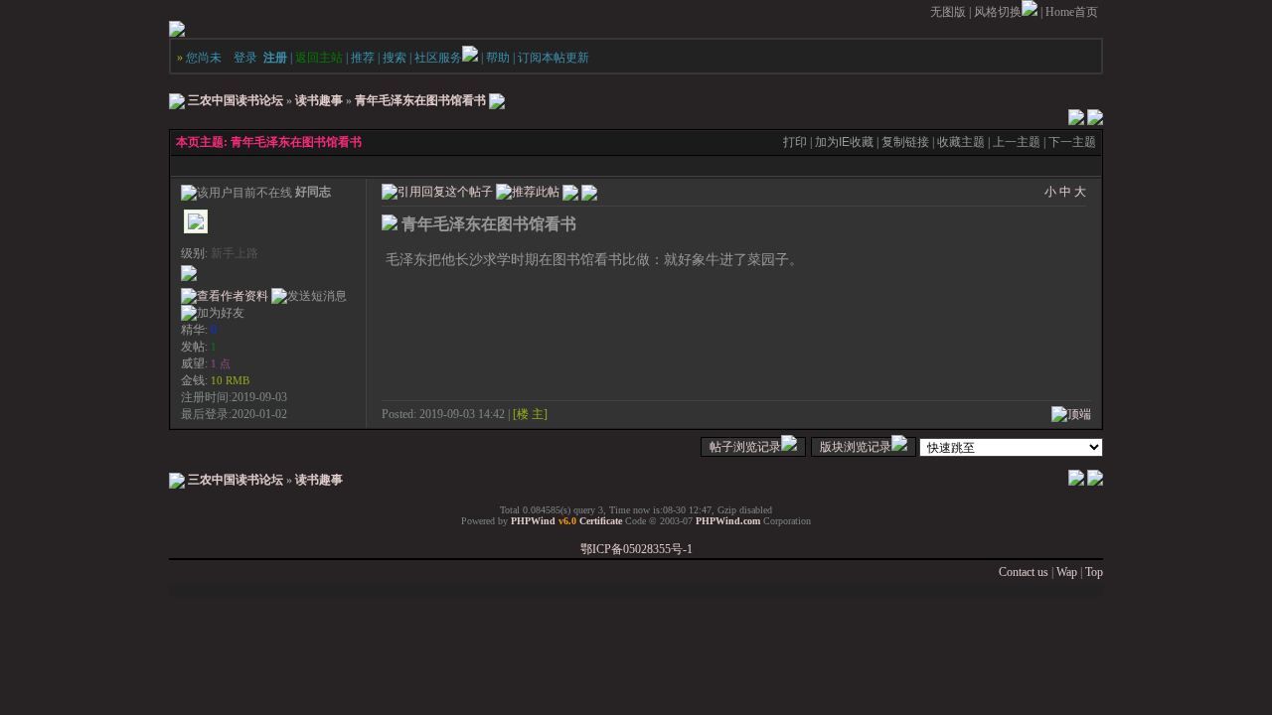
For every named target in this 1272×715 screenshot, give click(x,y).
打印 (795, 142)
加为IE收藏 (844, 142)
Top (1094, 572)
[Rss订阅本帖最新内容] (497, 100)
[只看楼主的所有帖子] (589, 191)
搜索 (394, 58)
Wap (1066, 572)
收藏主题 (961, 142)
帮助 (498, 58)
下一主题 (1072, 142)
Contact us (1023, 572)
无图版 (948, 12)
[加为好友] (212, 313)
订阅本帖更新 (553, 58)
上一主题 (1016, 142)
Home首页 (1071, 12)
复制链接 (905, 142)
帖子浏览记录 (745, 447)
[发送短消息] (309, 296)
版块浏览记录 (855, 447)
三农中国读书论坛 (235, 100)
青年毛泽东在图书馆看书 (420, 100)
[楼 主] (530, 414)
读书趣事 (319, 100)
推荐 (363, 58)
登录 (245, 58)
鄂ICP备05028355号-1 (636, 549)
